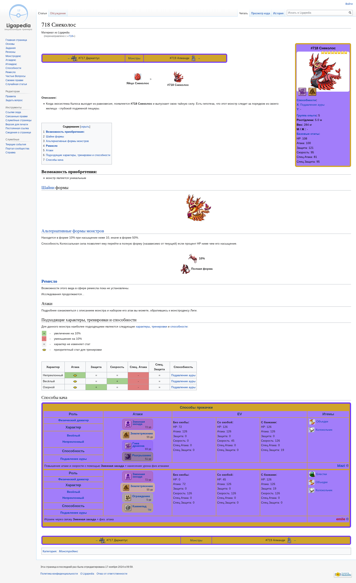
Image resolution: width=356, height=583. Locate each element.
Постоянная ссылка (17, 128)
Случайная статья (16, 84)
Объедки (322, 421)
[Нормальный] (127, 497)
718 (71, 36)
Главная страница (16, 40)
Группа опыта (306, 115)
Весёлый (73, 435)
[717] (74, 58)
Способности (306, 100)
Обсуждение (58, 13)
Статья (42, 13)
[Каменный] (128, 507)
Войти (349, 3)
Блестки (321, 474)
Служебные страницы (19, 120)
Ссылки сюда (13, 112)
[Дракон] (302, 91)
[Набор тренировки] (44, 349)
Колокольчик (324, 429)
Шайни (47, 187)
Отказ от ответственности (112, 573)
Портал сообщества (17, 148)
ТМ (149, 509)
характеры (143, 326)
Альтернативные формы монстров (72, 231)
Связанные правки (17, 116)
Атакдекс (11, 60)
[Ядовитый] (128, 423)
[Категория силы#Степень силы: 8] (330, 52)
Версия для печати (17, 124)
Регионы (10, 52)
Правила (11, 96)
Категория (49, 551)
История (278, 13)
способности (178, 326)
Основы (10, 44)
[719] (193, 58)
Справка (10, 152)
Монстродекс (68, 551)
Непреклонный (73, 441)
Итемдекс (11, 64)
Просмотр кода (260, 13)
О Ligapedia (87, 573)
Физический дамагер (73, 420)
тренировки (159, 326)
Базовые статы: (308, 133)
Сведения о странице (18, 132)
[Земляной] (312, 91)
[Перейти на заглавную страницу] (18, 16)
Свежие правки (14, 80)
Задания (11, 48)
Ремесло (49, 281)
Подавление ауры (312, 104)
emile (340, 519)
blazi (341, 466)
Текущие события (16, 144)
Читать (243, 13)
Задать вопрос (14, 100)
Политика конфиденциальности (59, 573)
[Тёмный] (127, 456)
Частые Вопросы (16, 76)
